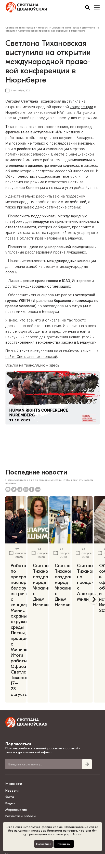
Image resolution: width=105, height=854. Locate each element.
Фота (9, 797)
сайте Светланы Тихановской (31, 357)
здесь (54, 365)
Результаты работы (20, 816)
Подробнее (43, 844)
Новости (13, 783)
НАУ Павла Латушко (74, 112)
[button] (94, 599)
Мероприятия (16, 809)
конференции (81, 107)
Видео (10, 803)
